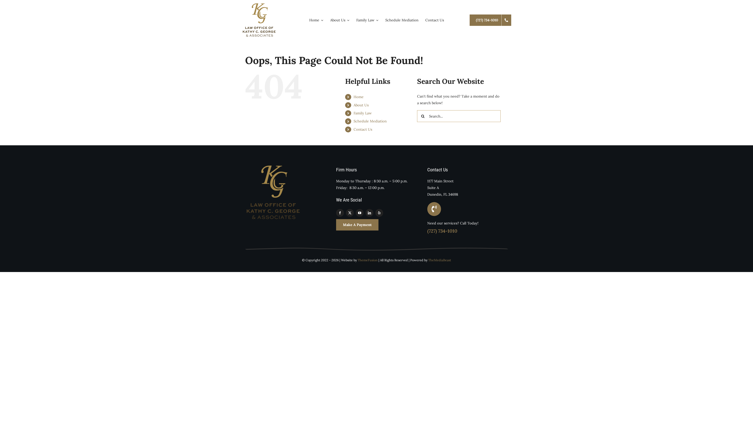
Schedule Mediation (370, 121)
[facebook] (340, 213)
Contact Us (363, 129)
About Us (361, 105)
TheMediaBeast (439, 260)
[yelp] (379, 213)
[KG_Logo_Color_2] (259, 4)
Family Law (363, 113)
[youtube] (360, 213)
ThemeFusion (368, 260)
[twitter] (350, 213)
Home (359, 97)
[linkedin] (369, 213)
